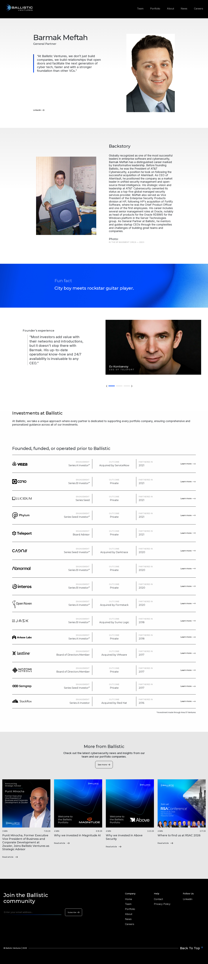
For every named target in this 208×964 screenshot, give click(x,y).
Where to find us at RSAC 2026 (179, 835)
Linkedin (37, 110)
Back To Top (190, 948)
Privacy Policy (162, 903)
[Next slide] (132, 386)
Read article (7, 857)
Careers (198, 8)
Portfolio (155, 8)
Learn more (186, 464)
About (170, 8)
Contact (158, 899)
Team (140, 8)
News (184, 8)
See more (102, 764)
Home (128, 899)
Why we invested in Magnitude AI (77, 835)
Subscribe (72, 912)
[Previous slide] (107, 386)
